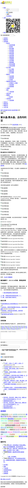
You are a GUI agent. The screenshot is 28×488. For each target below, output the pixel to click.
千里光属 (11, 91)
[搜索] (14, 35)
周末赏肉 (11, 418)
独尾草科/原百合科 (11, 81)
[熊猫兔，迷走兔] (8, 372)
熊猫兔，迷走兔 (17, 372)
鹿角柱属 (11, 71)
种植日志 (5, 105)
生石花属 (11, 76)
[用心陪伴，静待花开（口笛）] (11, 380)
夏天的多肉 (18, 419)
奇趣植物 (10, 277)
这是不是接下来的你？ (9, 297)
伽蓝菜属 (11, 57)
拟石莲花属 (12, 45)
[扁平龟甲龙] (4, 314)
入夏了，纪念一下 (18, 363)
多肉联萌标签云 (7, 470)
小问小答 (5, 107)
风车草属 (11, 52)
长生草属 (11, 60)
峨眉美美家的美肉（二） (9, 401)
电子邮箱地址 (4, 345)
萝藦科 (8, 95)
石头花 (17, 429)
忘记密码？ (9, 16)
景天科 (8, 43)
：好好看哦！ (12, 456)
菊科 (7, 90)
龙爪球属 (11, 72)
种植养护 (5, 39)
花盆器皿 (12, 434)
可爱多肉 (15, 416)
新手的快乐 (10, 427)
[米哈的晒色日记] (5, 303)
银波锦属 (11, 62)
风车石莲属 (12, 65)
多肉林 (10, 366)
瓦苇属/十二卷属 (13, 83)
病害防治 (12, 429)
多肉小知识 (4, 421)
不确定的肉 (4, 414)
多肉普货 (16, 421)
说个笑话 (24, 434)
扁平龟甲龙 (10, 314)
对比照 (18, 425)
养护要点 (9, 416)
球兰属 (11, 97)
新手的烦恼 (18, 427)
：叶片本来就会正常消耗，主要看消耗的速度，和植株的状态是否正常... (14, 460)
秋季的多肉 (23, 429)
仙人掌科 (8, 67)
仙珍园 (15, 414)
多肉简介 (5, 38)
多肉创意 (24, 418)
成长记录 (4, 427)
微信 (4, 32)
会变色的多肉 (21, 414)
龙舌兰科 (8, 93)
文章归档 (5, 471)
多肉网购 (10, 423)
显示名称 (3, 342)
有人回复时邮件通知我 (7, 357)
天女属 (11, 79)
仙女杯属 (11, 55)
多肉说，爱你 (15, 368)
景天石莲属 (12, 64)
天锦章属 (11, 58)
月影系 (7, 429)
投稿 (4, 466)
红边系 (22, 432)
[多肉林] (5, 366)
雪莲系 (16, 436)
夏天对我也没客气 (8, 406)
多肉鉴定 (22, 423)
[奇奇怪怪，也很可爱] (6, 310)
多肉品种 (5, 41)
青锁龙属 (11, 53)
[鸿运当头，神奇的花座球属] (8, 307)
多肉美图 (16, 423)
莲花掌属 (11, 50)
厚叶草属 (11, 48)
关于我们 (5, 464)
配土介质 (3, 436)
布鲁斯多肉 (24, 425)
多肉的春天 (13, 384)
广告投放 (5, 468)
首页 (2, 110)
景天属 (11, 46)
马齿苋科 (8, 98)
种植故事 (16, 432)
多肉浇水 (5, 423)
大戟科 (8, 88)
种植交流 (4, 432)
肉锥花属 (11, 77)
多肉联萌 (3, 3)
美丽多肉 (6, 434)
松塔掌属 (11, 86)
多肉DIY (5, 102)
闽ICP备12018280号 (5, 479)
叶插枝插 (20, 416)
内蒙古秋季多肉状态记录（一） (11, 295)
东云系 (5, 277)
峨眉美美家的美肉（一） (9, 407)
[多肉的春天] (7, 384)
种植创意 (9, 432)
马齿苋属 (11, 100)
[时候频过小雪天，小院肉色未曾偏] (12, 387)
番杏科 (8, 74)
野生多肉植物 (10, 436)
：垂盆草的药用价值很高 (16, 452)
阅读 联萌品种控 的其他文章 (10, 292)
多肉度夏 (10, 421)
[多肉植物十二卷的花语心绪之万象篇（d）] (14, 375)
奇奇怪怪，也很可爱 (17, 310)
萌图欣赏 (5, 103)
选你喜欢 (3, 411)
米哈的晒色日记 (14, 303)
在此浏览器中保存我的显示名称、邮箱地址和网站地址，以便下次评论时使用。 (14, 350)
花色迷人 (18, 434)
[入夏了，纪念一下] (8, 363)
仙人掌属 (11, 69)
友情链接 (5, 473)
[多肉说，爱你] (7, 368)
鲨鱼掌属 (11, 84)
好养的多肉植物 (10, 425)
